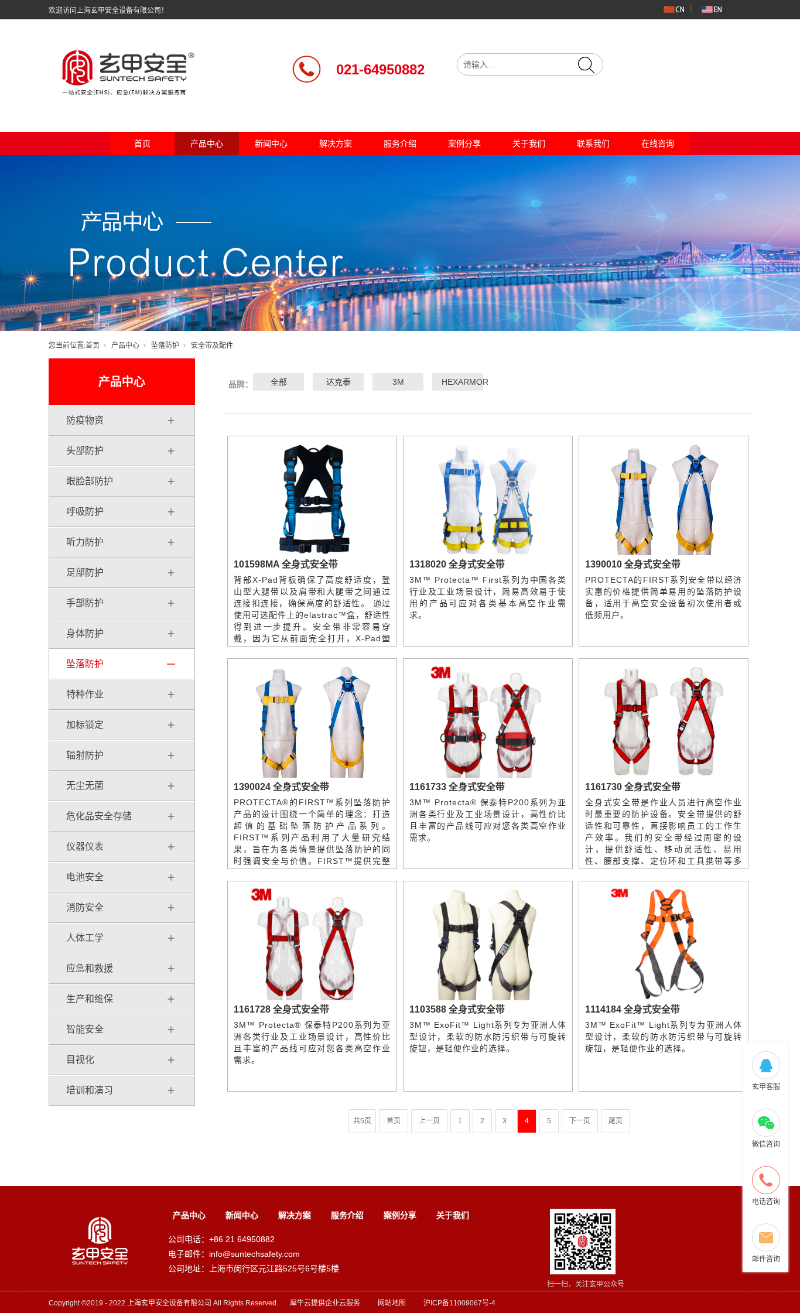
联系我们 (593, 143)
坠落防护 (165, 345)
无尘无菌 (85, 786)
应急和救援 (89, 968)
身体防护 (85, 633)
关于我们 (528, 143)
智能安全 (85, 1029)
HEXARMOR (458, 382)
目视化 (80, 1060)
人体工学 (85, 938)
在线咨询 (657, 143)
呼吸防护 (85, 512)
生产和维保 (89, 999)
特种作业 (85, 694)
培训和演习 (89, 1090)
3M (398, 382)
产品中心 (206, 143)
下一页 (579, 1121)
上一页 (429, 1121)
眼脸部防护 (89, 481)
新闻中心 (271, 143)
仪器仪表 (85, 847)
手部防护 (85, 603)
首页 (142, 143)
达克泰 (338, 382)
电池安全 (85, 877)
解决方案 (335, 143)
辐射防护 (85, 755)
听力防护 (85, 542)
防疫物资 (85, 420)
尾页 (615, 1121)
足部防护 (85, 572)
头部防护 (85, 451)
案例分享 (464, 143)
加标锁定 (85, 725)
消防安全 (85, 907)
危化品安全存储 (99, 816)
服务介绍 (400, 143)
